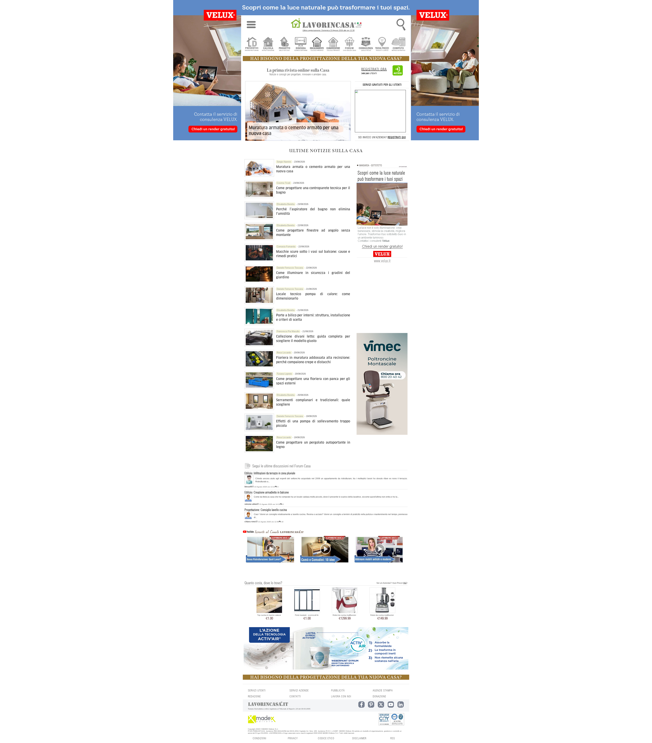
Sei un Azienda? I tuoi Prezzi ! (392, 583)
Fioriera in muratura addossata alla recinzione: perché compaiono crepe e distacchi (313, 359)
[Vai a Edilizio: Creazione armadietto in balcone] (248, 501)
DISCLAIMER (359, 738)
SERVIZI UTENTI (257, 690)
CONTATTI (295, 696)
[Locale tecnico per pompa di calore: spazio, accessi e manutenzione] (259, 303)
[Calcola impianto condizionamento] (333, 44)
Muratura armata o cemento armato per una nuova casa (293, 130)
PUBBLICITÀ (338, 690)
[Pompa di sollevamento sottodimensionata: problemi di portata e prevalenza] (259, 430)
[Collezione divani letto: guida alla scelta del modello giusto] (259, 345)
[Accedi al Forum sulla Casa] (349, 44)
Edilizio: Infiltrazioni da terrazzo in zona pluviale (269, 473)
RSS (392, 738)
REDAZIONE (254, 696)
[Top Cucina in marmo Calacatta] (269, 600)
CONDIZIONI (259, 738)
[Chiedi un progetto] (284, 44)
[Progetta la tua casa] (326, 60)
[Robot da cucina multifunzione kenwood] (382, 600)
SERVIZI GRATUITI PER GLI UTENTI (382, 84)
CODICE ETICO (326, 738)
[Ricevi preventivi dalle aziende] (251, 44)
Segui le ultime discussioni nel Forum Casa (281, 466)
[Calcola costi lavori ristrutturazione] (268, 44)
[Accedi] (398, 75)
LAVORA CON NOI (341, 696)
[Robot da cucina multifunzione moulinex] (345, 600)
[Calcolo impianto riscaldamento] (317, 44)
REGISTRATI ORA (374, 69)
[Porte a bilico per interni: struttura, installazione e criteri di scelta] (259, 324)
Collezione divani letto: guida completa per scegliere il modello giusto (313, 338)
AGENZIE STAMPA (383, 690)
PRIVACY (293, 738)
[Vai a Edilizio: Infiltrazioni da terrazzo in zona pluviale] (249, 483)
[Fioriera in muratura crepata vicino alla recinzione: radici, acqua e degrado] (259, 367)
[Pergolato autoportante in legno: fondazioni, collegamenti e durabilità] (259, 451)
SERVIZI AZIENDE (299, 690)
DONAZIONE (379, 696)
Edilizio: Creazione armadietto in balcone (266, 492)
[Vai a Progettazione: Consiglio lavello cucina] (248, 518)
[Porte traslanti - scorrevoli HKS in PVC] (307, 600)
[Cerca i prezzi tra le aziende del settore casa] (382, 44)
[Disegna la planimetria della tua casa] (300, 44)
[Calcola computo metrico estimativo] (398, 44)
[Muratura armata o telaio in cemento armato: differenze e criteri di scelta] (259, 176)
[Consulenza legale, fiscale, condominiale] (365, 44)
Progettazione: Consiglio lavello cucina (265, 510)
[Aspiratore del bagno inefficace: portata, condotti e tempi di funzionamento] (259, 218)
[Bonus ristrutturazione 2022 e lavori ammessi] (270, 555)
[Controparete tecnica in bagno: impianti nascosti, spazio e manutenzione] (259, 197)
